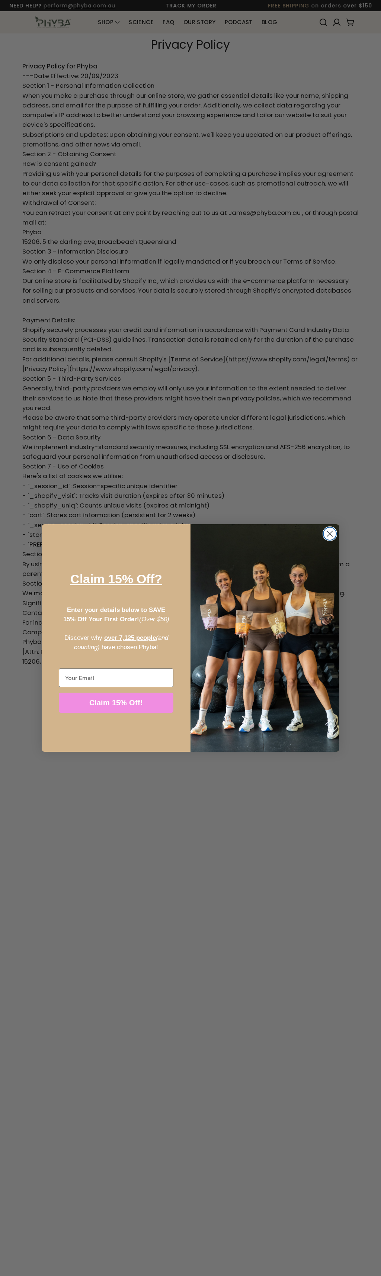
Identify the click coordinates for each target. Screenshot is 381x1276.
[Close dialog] (329, 533)
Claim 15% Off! (116, 703)
